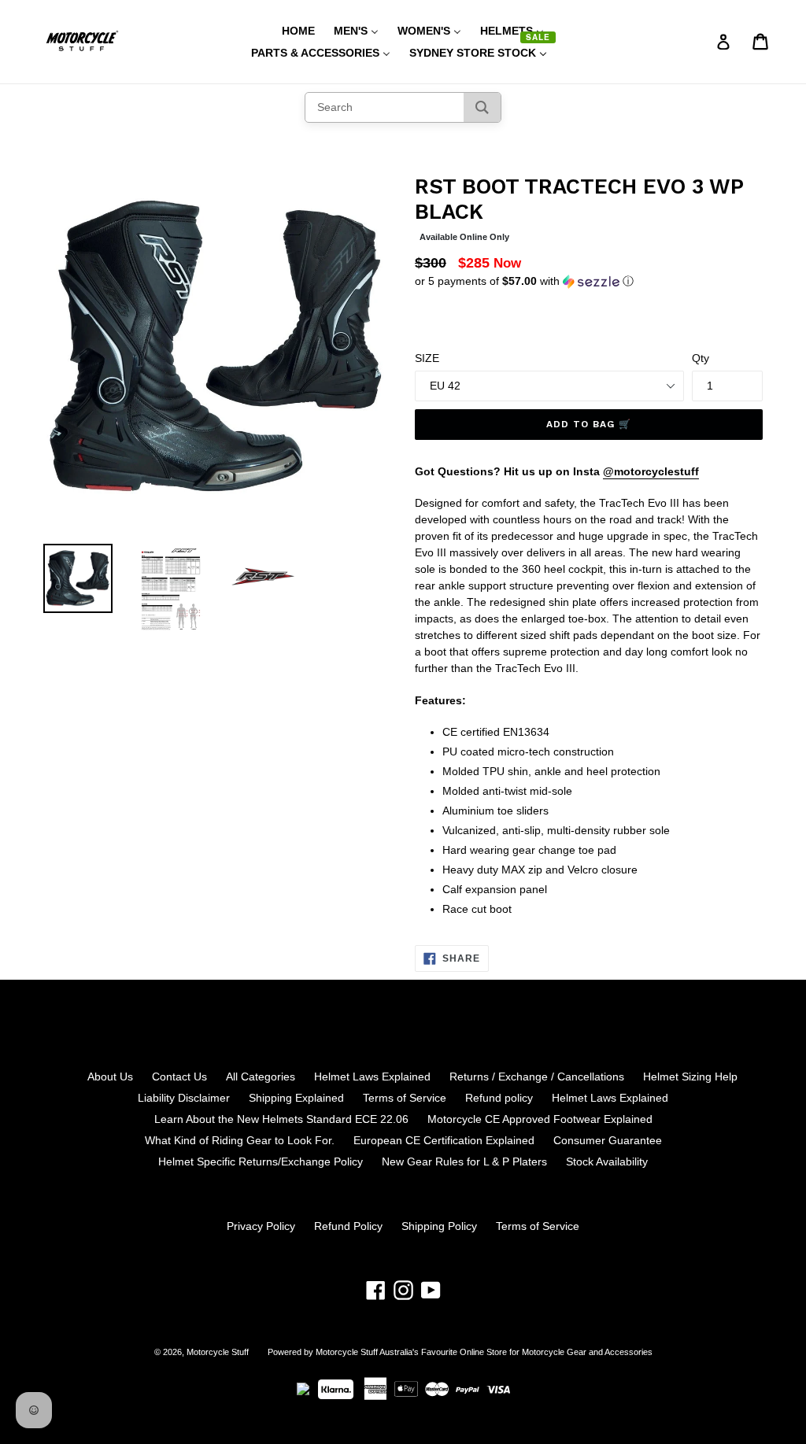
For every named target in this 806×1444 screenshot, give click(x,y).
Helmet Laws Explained (372, 1076)
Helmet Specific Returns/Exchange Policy (260, 1161)
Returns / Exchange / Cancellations (536, 1076)
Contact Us (179, 1076)
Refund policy (499, 1097)
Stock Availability (607, 1161)
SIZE (427, 358)
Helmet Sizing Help (690, 1076)
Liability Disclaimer (184, 1097)
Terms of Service (404, 1097)
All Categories (260, 1076)
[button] (589, 281)
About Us (110, 1076)
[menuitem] (288, 31)
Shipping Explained (296, 1097)
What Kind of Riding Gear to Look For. (240, 1140)
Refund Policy (348, 1226)
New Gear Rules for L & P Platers (464, 1161)
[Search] (482, 107)
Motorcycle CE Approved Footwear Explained (540, 1119)
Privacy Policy (261, 1226)
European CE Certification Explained (443, 1140)
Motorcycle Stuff (218, 1352)
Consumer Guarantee (607, 1140)
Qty (700, 358)
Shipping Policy (439, 1226)
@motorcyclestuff (651, 471)
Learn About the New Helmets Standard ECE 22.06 (281, 1119)
